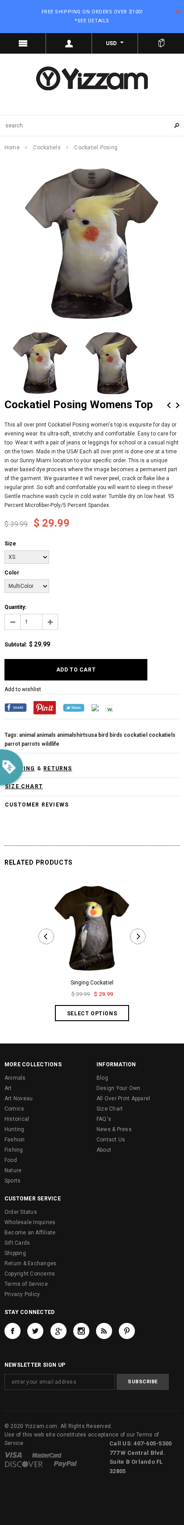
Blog (102, 1078)
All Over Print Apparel (123, 1098)
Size (10, 544)
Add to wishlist (22, 689)
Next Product (178, 405)
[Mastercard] (47, 1455)
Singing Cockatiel (92, 983)
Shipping (15, 1253)
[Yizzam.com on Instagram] (81, 1331)
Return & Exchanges (30, 1263)
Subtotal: (15, 645)
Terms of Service (26, 1284)
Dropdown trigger (69, 43)
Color (11, 573)
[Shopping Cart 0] (161, 43)
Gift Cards (17, 1243)
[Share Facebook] (15, 707)
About (103, 1150)
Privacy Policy (22, 1294)
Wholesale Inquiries (30, 1222)
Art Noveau (18, 1098)
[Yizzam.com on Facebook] (12, 1331)
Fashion (14, 1139)
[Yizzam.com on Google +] (58, 1331)
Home (12, 147)
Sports (12, 1181)
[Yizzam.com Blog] (104, 1331)
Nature (12, 1170)
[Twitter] (74, 707)
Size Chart (109, 1109)
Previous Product (169, 405)
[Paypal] (65, 1464)
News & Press (114, 1129)
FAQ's (103, 1119)
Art (8, 1088)
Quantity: (15, 607)
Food (10, 1160)
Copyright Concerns (29, 1274)
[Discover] (23, 1464)
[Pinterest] (44, 707)
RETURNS (57, 768)
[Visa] (13, 1455)
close (178, 12)
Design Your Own (118, 1088)
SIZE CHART (24, 786)
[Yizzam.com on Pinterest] (127, 1331)
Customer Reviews (37, 805)
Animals (15, 1078)
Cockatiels (46, 147)
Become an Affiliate (30, 1232)
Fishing (13, 1150)
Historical (16, 1119)
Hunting (14, 1129)
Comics (14, 1109)
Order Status (20, 1212)
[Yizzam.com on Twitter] (35, 1331)
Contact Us (110, 1139)
